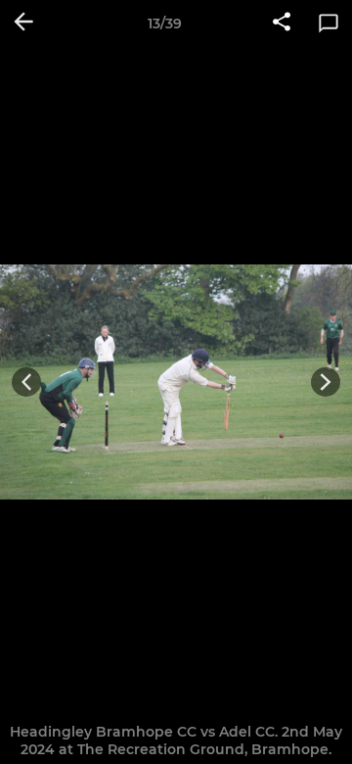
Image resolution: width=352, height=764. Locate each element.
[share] (281, 23)
